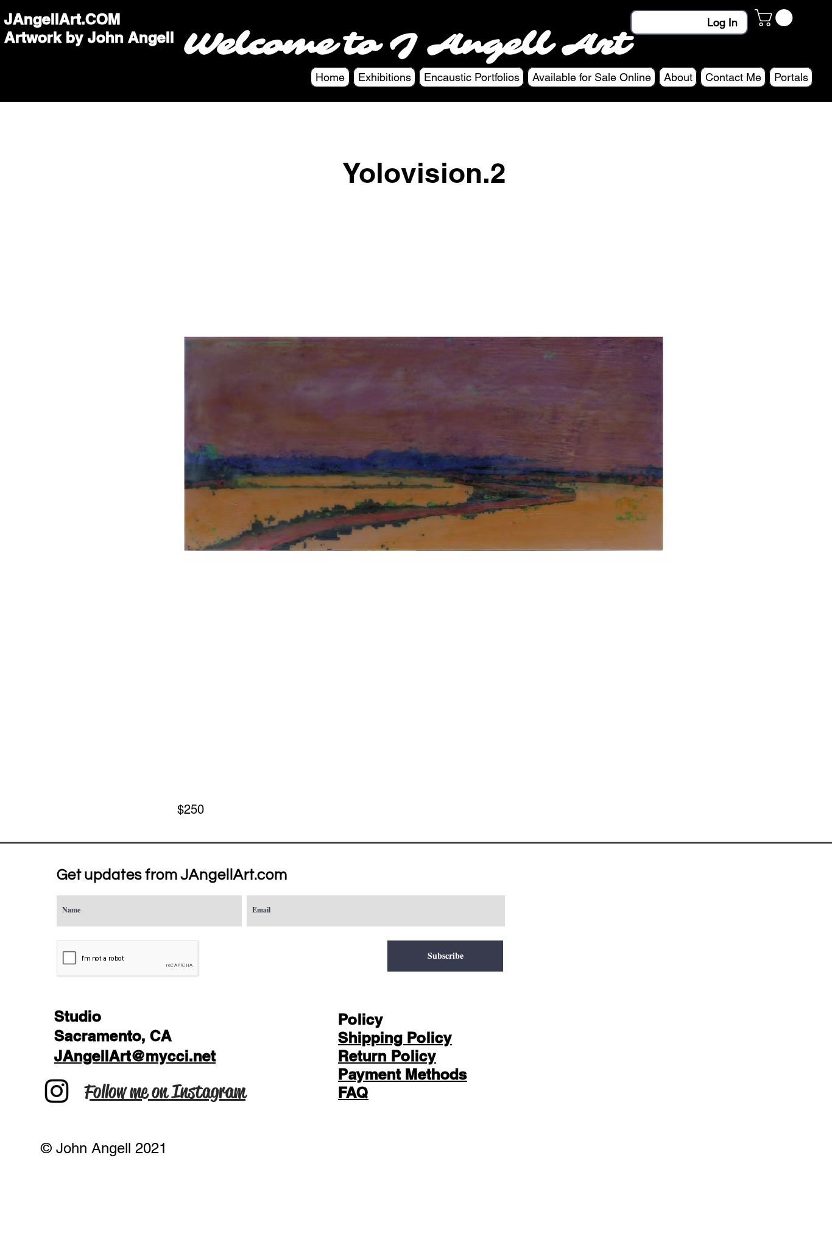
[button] (776, 17)
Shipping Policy (395, 1037)
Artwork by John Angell (89, 37)
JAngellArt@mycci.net (135, 1056)
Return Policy (387, 1056)
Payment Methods (402, 1074)
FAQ (353, 1092)
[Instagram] (56, 1091)
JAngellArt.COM (62, 19)
